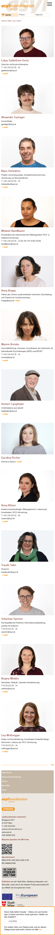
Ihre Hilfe (6, 785)
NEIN (14, 921)
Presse (22, 15)
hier (40, 929)
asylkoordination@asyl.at (12, 829)
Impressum (6, 773)
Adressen (39, 15)
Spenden (8, 15)
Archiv (4, 781)
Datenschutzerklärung (11, 777)
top (52, 764)
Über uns (11, 21)
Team (19, 21)
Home (3, 21)
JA (9, 921)
